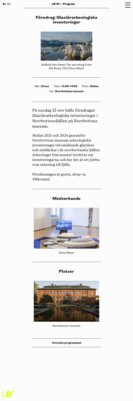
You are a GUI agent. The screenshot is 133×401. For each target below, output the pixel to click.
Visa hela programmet (66, 342)
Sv (4, 4)
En (9, 4)
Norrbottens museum (69, 91)
